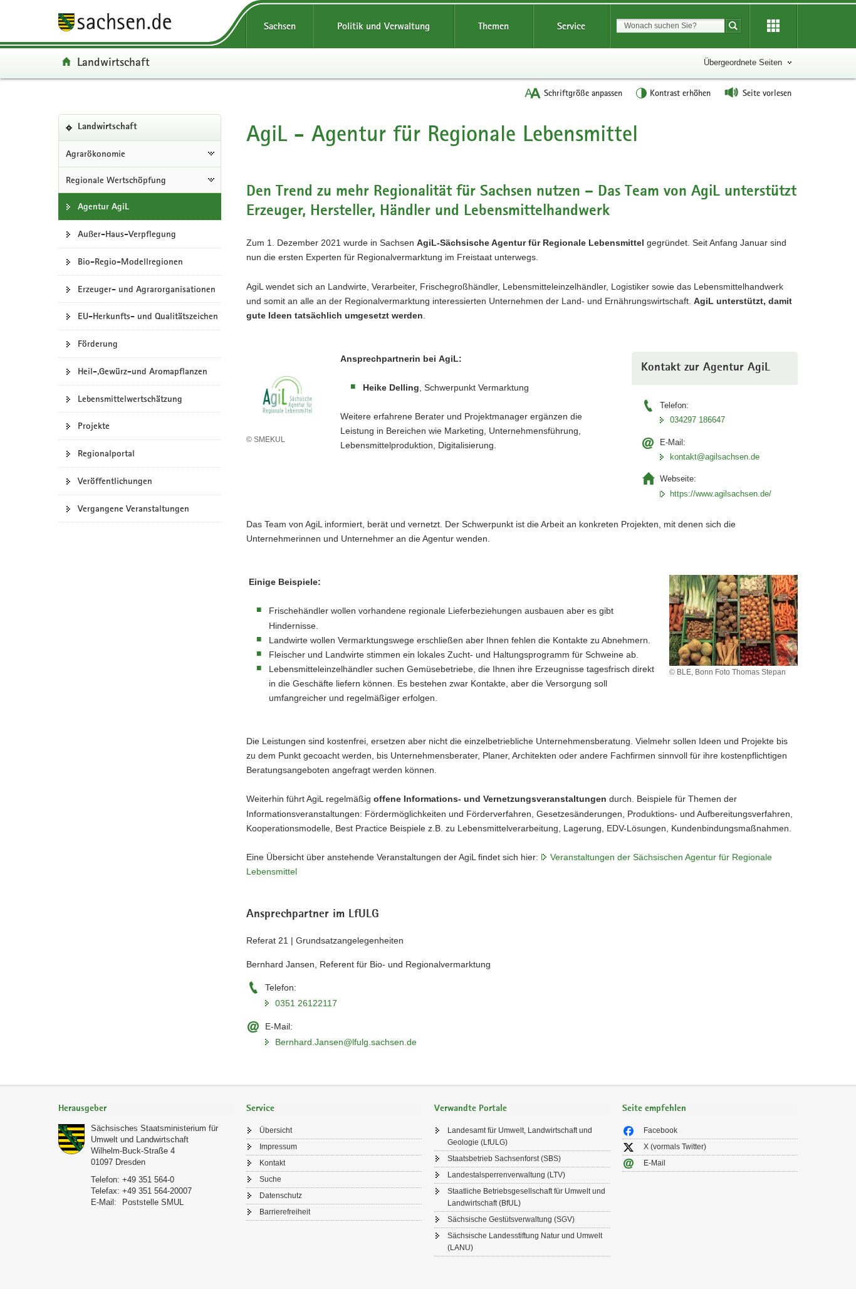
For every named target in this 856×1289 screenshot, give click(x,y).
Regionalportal (106, 453)
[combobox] (670, 25)
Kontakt (272, 1163)
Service (571, 26)
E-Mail (654, 1163)
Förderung (98, 343)
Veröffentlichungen (115, 481)
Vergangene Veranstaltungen (133, 508)
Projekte (94, 425)
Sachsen (280, 26)
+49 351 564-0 (148, 1179)
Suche (270, 1179)
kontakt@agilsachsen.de (714, 456)
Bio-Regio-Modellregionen (130, 261)
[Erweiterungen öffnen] (773, 26)
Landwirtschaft (113, 61)
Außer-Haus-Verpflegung (127, 233)
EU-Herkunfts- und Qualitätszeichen (148, 316)
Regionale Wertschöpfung (116, 180)
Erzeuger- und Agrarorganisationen (147, 289)
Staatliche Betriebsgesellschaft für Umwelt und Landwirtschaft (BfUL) (526, 1197)
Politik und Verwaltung (383, 26)
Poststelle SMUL (153, 1202)
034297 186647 (697, 419)
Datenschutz (280, 1195)
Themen (493, 26)
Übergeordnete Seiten (743, 62)
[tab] (146, 1109)
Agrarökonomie (95, 153)
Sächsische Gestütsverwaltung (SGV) (511, 1219)
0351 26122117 (306, 1003)
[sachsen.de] (146, 24)
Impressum (278, 1146)
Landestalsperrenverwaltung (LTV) (506, 1175)
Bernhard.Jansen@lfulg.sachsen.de (346, 1042)
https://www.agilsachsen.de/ (720, 493)
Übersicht (275, 1130)
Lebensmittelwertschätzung (130, 398)
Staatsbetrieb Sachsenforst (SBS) (504, 1158)
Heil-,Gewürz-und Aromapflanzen (142, 371)
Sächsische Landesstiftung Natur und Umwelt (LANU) (524, 1241)
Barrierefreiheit (284, 1211)
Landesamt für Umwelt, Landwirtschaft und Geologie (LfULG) (519, 1136)
